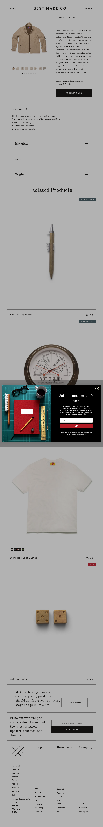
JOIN (76, 426)
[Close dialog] (97, 388)
